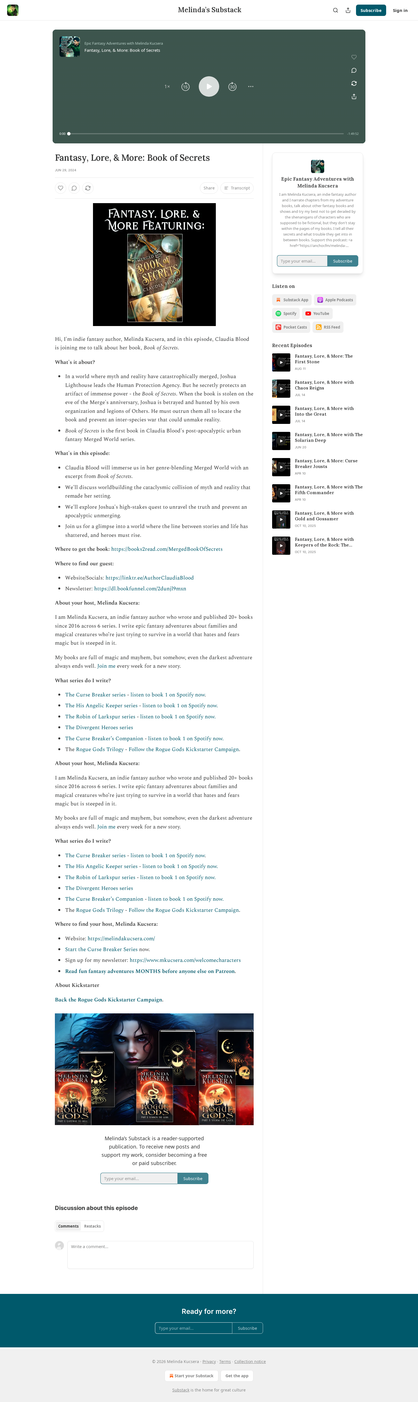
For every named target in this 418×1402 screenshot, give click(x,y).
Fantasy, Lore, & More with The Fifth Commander (329, 489)
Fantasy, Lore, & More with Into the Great (324, 411)
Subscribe (371, 10)
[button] (167, 86)
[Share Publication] (348, 10)
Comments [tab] (68, 1226)
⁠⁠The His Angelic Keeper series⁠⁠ (101, 706)
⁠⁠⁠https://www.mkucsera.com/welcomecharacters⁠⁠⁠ (185, 960)
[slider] (206, 134)
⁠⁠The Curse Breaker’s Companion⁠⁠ (104, 739)
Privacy (209, 1361)
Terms (225, 1361)
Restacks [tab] (92, 1226)
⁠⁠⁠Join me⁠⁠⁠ (106, 666)
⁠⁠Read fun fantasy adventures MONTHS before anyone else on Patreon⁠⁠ (150, 971)
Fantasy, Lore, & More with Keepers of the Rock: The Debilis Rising (324, 542)
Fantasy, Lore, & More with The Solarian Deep (329, 437)
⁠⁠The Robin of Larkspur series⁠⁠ (100, 717)
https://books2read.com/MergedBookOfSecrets (167, 549)
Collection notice (250, 1361)
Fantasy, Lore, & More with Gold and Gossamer (324, 515)
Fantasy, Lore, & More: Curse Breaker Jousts (326, 463)
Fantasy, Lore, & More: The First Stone (324, 358)
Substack (180, 1390)
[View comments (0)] (354, 70)
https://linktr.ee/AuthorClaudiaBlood (149, 578)
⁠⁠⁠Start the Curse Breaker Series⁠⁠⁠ (101, 949)
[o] (281, 362)
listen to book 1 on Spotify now (168, 695)
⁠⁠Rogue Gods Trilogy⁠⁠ (100, 749)
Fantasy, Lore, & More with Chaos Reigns (324, 385)
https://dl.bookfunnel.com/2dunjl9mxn (140, 589)
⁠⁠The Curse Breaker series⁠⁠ (95, 695)
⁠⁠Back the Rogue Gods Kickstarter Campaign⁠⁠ (108, 1000)
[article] (317, 362)
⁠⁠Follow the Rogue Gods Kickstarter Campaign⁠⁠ (184, 749)
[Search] (335, 10)
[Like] (60, 188)
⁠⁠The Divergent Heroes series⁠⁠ (99, 727)
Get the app (237, 1375)
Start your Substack (194, 1375)
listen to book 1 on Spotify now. (180, 706)
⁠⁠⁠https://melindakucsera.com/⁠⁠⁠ (121, 939)
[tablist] (79, 1226)
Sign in (400, 10)
